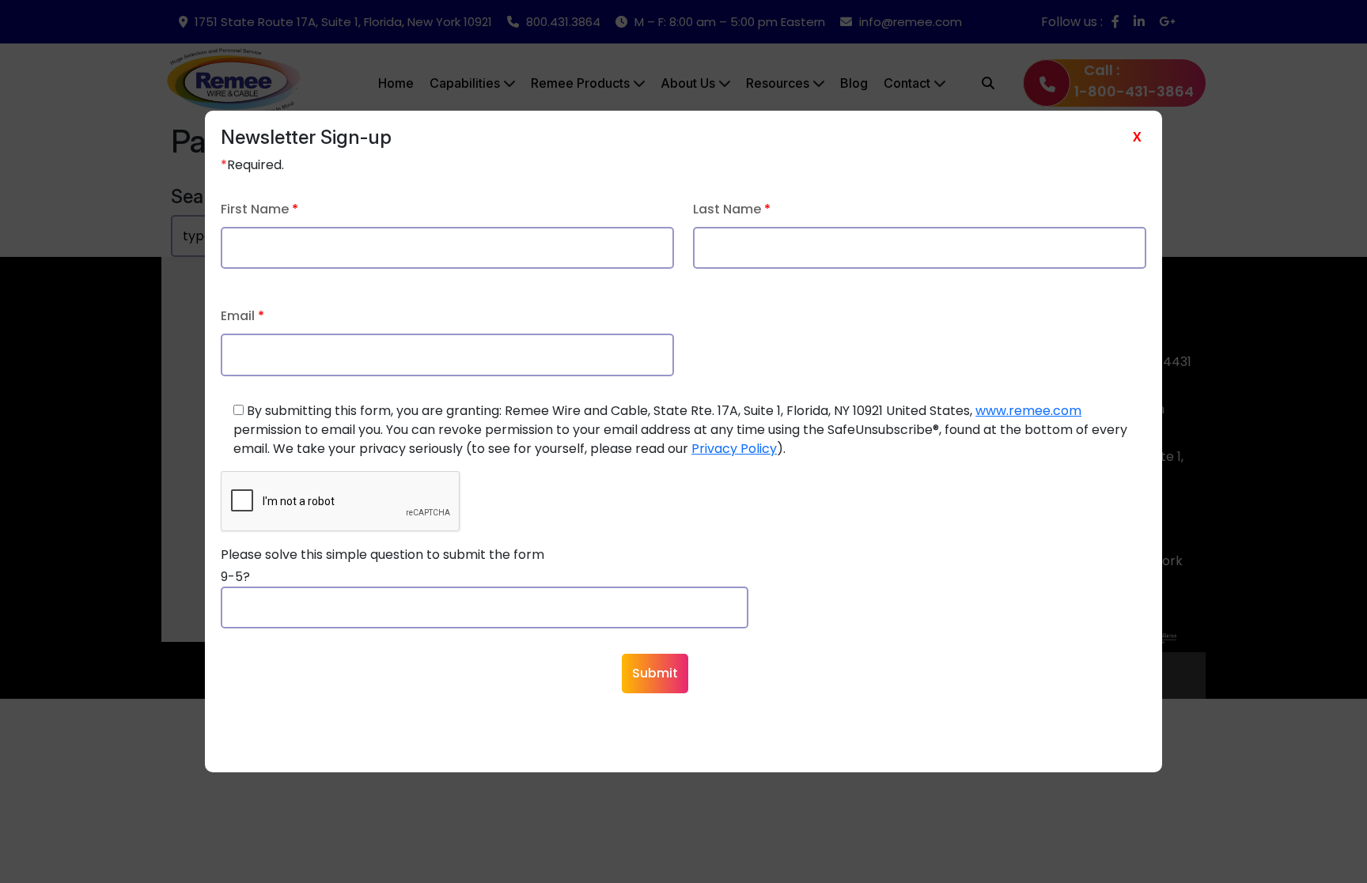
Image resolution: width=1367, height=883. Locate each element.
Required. (252, 165)
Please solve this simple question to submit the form (382, 554)
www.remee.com (1028, 411)
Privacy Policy (734, 449)
